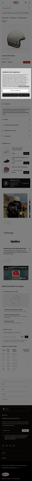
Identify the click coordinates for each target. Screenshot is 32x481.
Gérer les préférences (15, 90)
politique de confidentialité (23, 86)
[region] (16, 83)
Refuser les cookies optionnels (10, 94)
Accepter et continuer (24, 94)
